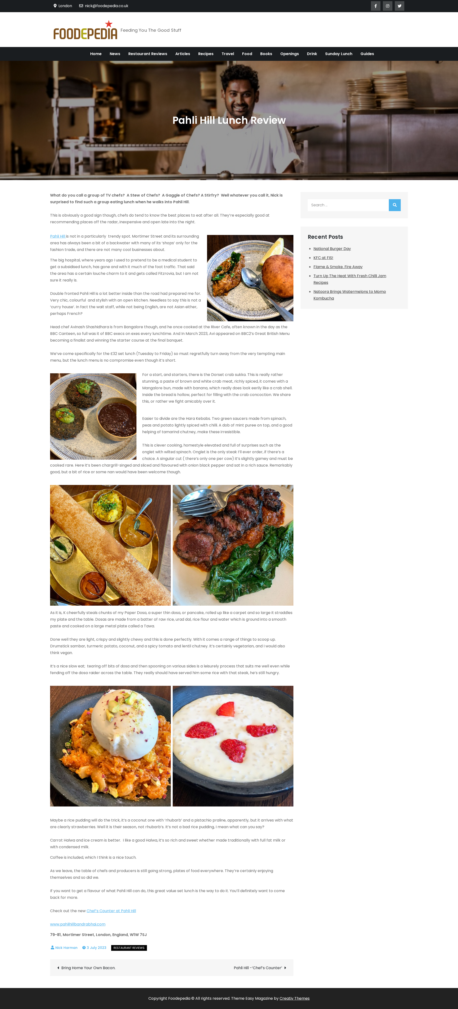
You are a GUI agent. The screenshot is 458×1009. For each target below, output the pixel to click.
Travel (228, 54)
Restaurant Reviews (147, 54)
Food (247, 54)
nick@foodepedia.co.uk (106, 6)
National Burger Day (332, 248)
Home (96, 54)
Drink (312, 54)
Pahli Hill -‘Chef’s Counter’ (258, 968)
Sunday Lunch (338, 54)
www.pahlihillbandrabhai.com (77, 924)
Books (266, 54)
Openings (289, 54)
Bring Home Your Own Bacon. (88, 968)
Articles (182, 54)
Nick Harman (66, 947)
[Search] (395, 205)
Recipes (205, 54)
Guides (367, 54)
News (115, 54)
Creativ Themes (295, 998)
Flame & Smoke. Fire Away (338, 267)
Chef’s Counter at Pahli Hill (111, 911)
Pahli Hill (58, 236)
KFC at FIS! (323, 257)
